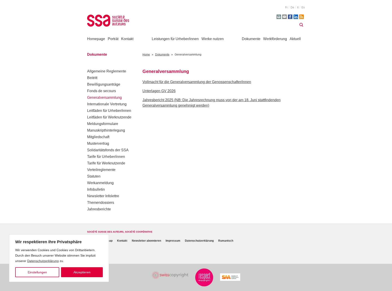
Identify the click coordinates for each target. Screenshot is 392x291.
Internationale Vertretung (107, 104)
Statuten (93, 176)
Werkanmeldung (100, 183)
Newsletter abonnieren (146, 240)
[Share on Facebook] (290, 16)
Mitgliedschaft (98, 137)
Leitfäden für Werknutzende (109, 117)
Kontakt (127, 39)
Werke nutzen (212, 39)
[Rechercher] (301, 25)
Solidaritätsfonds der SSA (108, 150)
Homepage (96, 39)
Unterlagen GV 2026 (159, 91)
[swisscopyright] (170, 275)
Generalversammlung (104, 97)
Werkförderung (275, 39)
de (292, 7)
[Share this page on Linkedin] (295, 16)
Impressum (173, 240)
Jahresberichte (99, 209)
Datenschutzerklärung (43, 261)
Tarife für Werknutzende (106, 163)
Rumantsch (225, 240)
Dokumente (251, 39)
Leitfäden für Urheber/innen (109, 111)
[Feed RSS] (301, 16)
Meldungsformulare (102, 124)
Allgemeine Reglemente (106, 71)
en (303, 7)
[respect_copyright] (204, 277)
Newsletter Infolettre (103, 196)
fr (286, 7)
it (298, 7)
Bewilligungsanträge (103, 84)
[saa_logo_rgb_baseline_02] (230, 277)
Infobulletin (96, 189)
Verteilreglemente (101, 170)
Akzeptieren (82, 272)
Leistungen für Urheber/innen (175, 39)
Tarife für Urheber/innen (106, 157)
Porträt (113, 39)
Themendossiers (100, 202)
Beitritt (92, 78)
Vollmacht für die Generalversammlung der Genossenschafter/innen (196, 82)
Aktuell (295, 39)
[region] (59, 258)
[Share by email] (284, 16)
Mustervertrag (98, 143)
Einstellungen (37, 272)
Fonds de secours (101, 91)
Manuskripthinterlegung (106, 130)
